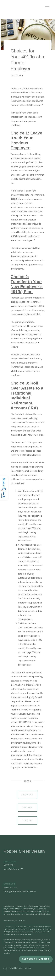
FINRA (16, 909)
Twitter (27, 807)
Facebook (27, 795)
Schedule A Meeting (36, 959)
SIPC (20, 909)
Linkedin (27, 820)
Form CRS (21, 920)
